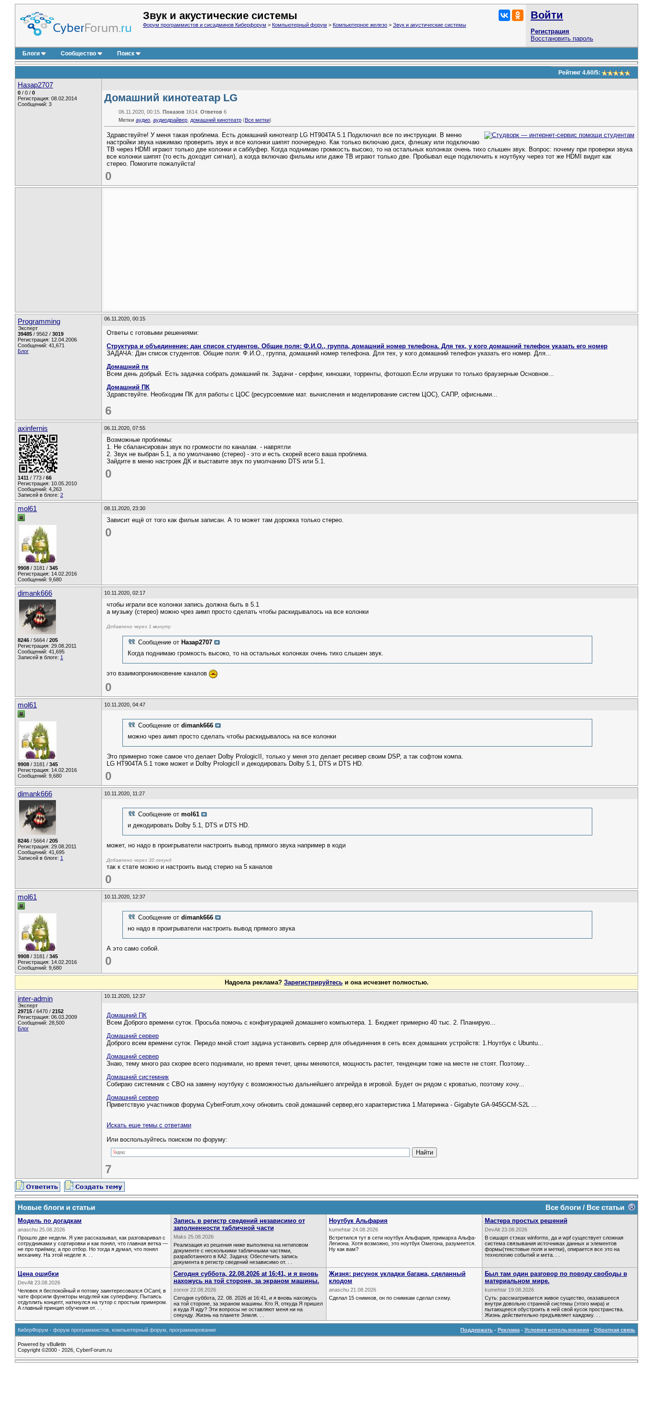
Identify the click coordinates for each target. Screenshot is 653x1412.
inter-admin (35, 999)
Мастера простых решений (526, 1220)
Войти (547, 15)
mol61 (27, 509)
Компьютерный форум (299, 25)
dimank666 (35, 593)
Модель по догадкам (50, 1220)
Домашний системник (138, 1076)
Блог (23, 351)
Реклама (509, 1330)
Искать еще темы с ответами (149, 1125)
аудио (143, 120)
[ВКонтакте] (504, 15)
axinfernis (33, 428)
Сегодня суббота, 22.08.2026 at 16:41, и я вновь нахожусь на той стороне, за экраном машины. (246, 1277)
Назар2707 (35, 85)
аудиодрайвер (170, 120)
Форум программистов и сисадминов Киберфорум (204, 25)
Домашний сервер (133, 1035)
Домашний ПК (128, 387)
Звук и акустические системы (429, 25)
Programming (39, 321)
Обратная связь (614, 1330)
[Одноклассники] (517, 15)
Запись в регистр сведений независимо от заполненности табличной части (239, 1224)
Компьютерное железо (360, 25)
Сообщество (78, 53)
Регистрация (550, 31)
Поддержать (476, 1330)
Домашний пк (128, 366)
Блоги (31, 53)
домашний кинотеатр (215, 120)
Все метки (257, 120)
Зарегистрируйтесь (313, 982)
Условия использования (556, 1330)
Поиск (125, 53)
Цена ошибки (38, 1273)
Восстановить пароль (562, 38)
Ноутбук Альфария (358, 1220)
